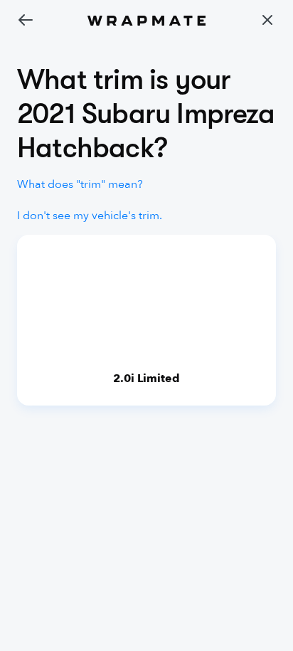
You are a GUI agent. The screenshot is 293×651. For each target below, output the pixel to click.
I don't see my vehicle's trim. (89, 215)
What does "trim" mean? (80, 184)
